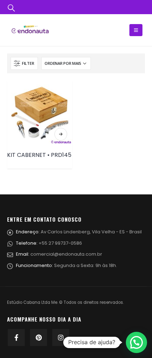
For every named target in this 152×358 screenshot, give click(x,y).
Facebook (16, 337)
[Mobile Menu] (135, 30)
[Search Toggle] (11, 7)
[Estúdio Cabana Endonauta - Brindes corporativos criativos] (30, 30)
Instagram (60, 337)
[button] (136, 342)
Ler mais (60, 134)
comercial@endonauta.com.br (66, 254)
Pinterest (38, 337)
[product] (39, 113)
